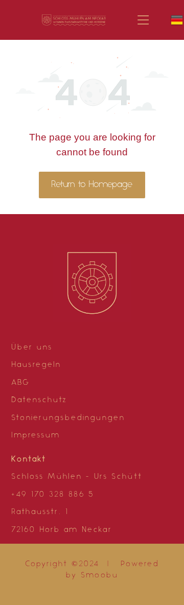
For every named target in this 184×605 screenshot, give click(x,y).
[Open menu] (143, 20)
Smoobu (100, 575)
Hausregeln (36, 365)
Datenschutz (39, 400)
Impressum (35, 435)
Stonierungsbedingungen (68, 418)
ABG (20, 383)
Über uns (32, 348)
